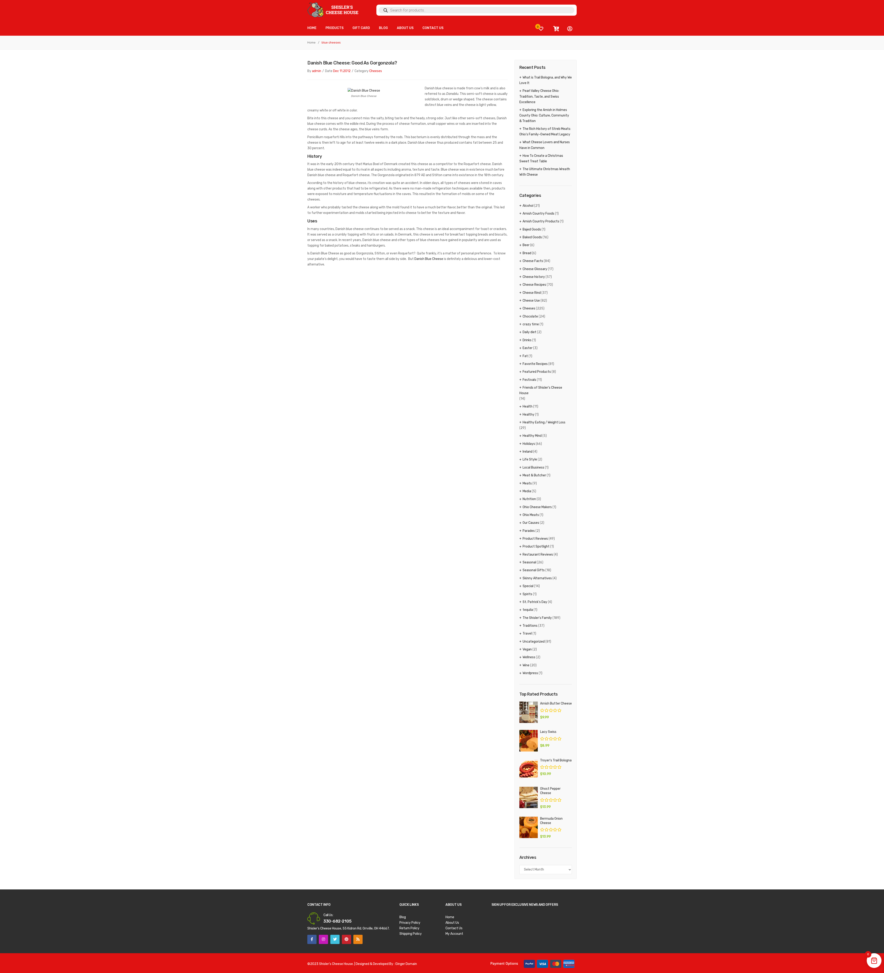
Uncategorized (534, 642)
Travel (527, 633)
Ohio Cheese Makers (537, 507)
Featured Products (537, 372)
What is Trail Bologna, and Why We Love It (545, 80)
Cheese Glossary (535, 269)
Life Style (530, 459)
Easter (527, 348)
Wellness (529, 657)
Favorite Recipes (535, 364)
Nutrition (529, 499)
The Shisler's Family (537, 618)
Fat (525, 356)
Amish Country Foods (538, 214)
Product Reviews (535, 539)
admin (316, 71)
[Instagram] (323, 939)
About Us (452, 923)
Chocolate (530, 316)
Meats (527, 483)
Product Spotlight (536, 546)
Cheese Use (531, 301)
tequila (528, 610)
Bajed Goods (532, 229)
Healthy (528, 415)
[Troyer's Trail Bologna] (528, 769)
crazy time (531, 324)
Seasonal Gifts (534, 570)
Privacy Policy (409, 923)
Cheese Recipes (534, 285)
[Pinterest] (346, 939)
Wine (526, 665)
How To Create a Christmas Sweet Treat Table (541, 158)
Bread (527, 253)
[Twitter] (335, 939)
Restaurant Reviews (538, 554)
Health (527, 406)
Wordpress (530, 673)
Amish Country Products (541, 221)
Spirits (527, 594)
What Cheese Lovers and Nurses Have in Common (544, 145)
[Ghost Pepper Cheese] (528, 797)
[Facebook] (312, 939)
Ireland (527, 452)
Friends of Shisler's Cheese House (540, 390)
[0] (541, 28)
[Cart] (556, 28)
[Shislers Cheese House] (333, 10)
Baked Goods (532, 237)
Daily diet (529, 332)
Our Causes (531, 523)
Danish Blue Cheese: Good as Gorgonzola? (352, 63)
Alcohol (528, 206)
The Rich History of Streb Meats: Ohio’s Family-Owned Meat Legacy (545, 131)
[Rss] (358, 939)
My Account (454, 934)
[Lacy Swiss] (528, 740)
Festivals (529, 380)
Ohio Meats (531, 515)
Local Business (533, 467)
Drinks (527, 340)
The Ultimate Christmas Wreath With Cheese (544, 172)
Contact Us (453, 928)
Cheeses (375, 71)
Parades (529, 531)
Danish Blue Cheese (429, 259)
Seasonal (529, 562)
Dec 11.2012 (342, 71)
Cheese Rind (532, 293)
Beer (526, 245)
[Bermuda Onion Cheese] (528, 827)
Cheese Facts (533, 261)
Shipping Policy (410, 934)
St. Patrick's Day (535, 602)
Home (311, 42)
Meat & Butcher (534, 475)
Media (527, 491)
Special (528, 586)
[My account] (569, 28)
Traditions (530, 626)
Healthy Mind (532, 436)
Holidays (529, 444)
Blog (402, 917)
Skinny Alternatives (537, 578)
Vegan (527, 649)
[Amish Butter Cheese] (528, 712)
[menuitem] (312, 28)
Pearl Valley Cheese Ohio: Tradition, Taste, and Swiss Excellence (539, 96)
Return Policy (409, 928)
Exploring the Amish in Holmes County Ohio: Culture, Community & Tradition (544, 115)
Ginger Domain (406, 964)
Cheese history (534, 277)
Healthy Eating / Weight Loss (544, 422)
